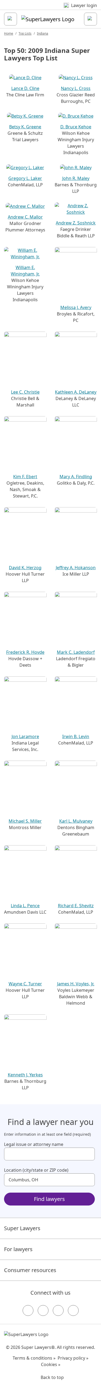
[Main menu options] (10, 19)
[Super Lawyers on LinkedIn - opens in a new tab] (73, 1310)
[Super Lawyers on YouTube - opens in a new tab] (58, 1310)
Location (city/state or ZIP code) (36, 1170)
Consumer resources (30, 1270)
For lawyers (18, 1249)
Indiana (42, 33)
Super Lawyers (22, 1228)
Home (8, 33)
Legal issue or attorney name (33, 1144)
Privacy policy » (73, 1358)
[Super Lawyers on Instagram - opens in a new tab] (43, 1310)
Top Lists (25, 33)
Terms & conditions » (34, 1358)
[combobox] (49, 1154)
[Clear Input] (88, 1154)
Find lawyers (49, 1199)
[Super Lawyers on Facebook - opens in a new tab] (28, 1310)
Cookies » (50, 1364)
